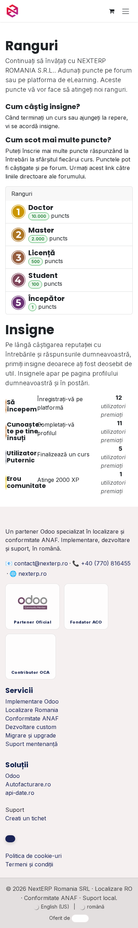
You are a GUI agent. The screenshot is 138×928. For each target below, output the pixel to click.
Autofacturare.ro (28, 784)
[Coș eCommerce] (111, 11)
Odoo (12, 775)
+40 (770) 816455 (106, 563)
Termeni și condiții (29, 864)
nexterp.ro (32, 573)
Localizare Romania (31, 709)
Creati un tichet (25, 818)
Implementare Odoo (32, 701)
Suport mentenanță (31, 743)
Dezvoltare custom (30, 726)
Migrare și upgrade (30, 735)
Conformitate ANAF (32, 718)
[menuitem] (51, 906)
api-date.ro (19, 792)
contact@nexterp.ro (41, 563)
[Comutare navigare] (126, 11)
